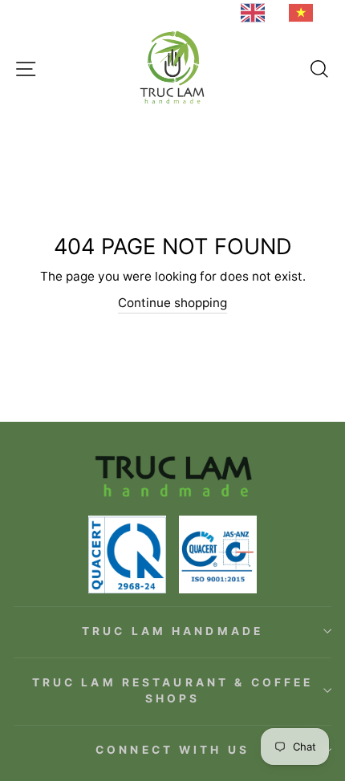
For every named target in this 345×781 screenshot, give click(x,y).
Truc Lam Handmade (172, 631)
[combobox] (257, 12)
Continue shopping (172, 302)
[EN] (257, 12)
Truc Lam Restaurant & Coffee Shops (173, 691)
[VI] (305, 12)
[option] (305, 12)
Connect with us (172, 749)
